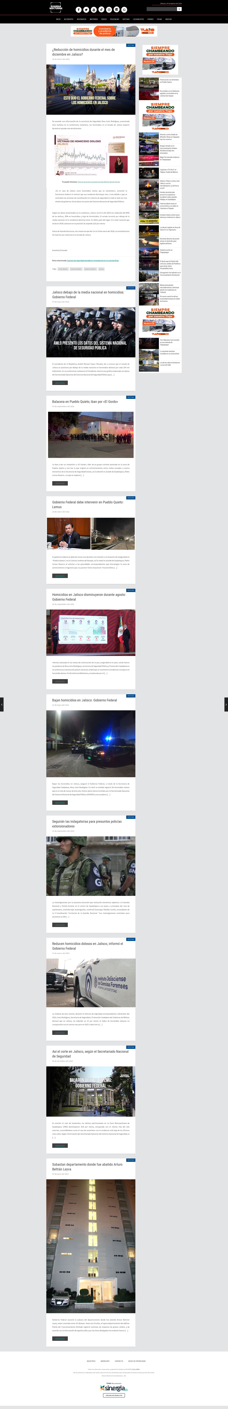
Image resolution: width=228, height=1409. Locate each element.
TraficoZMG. (135, 1369)
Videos (104, 19)
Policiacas (114, 19)
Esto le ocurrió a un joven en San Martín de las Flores (99, 182)
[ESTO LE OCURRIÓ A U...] (2, 704)
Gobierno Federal (90, 269)
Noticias (126, 19)
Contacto (119, 1361)
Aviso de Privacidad (137, 1361)
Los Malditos (138, 19)
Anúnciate (105, 1361)
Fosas (159, 19)
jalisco (101, 269)
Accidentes (68, 19)
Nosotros (91, 1361)
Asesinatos (81, 19)
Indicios (169, 19)
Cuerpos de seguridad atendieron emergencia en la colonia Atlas (93, 260)
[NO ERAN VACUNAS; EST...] (226, 704)
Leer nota (60, 383)
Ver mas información (114, 1395)
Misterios (94, 19)
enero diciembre (76, 269)
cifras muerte (63, 269)
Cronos (150, 19)
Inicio (58, 19)
